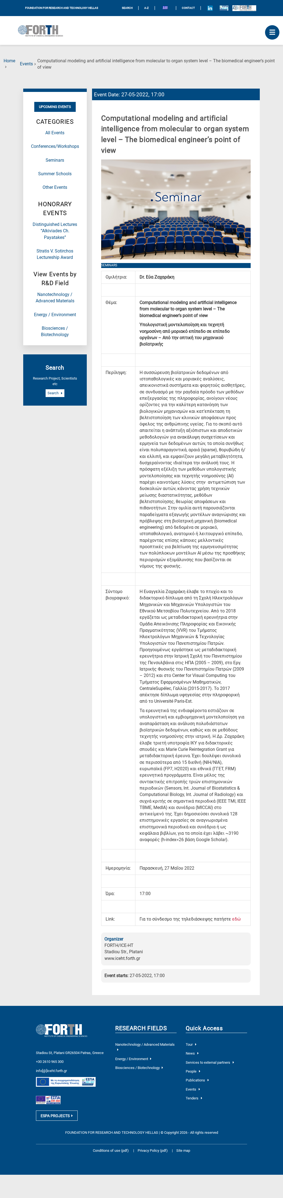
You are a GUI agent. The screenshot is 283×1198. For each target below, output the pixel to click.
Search (53, 393)
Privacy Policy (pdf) (153, 1150)
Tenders (192, 1098)
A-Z (146, 8)
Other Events (55, 187)
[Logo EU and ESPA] (224, 8)
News (191, 1053)
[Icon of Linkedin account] (210, 8)
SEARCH (127, 8)
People (191, 1071)
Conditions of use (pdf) (111, 1150)
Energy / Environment (55, 314)
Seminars (55, 160)
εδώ (236, 919)
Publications (196, 1080)
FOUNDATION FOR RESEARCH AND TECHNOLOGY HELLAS (61, 8)
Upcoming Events (55, 107)
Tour (189, 1044)
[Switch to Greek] (165, 8)
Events (26, 63)
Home (9, 60)
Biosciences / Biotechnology (137, 1068)
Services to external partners (208, 1062)
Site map (183, 1150)
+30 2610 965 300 (50, 1062)
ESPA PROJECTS (55, 1116)
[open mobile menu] (272, 32)
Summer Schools (55, 173)
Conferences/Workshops (55, 146)
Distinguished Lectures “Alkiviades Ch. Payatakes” (55, 231)
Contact (188, 8)
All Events (54, 132)
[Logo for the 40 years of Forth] (244, 8)
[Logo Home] (42, 30)
